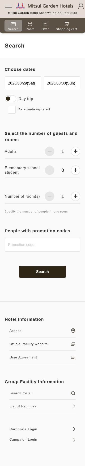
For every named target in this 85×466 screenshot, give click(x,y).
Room (30, 29)
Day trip (25, 99)
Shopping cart (66, 29)
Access (15, 331)
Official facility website (28, 344)
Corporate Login (23, 429)
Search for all (21, 393)
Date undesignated (34, 109)
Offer (45, 29)
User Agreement (23, 357)
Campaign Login (23, 439)
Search (13, 29)
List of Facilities (23, 406)
